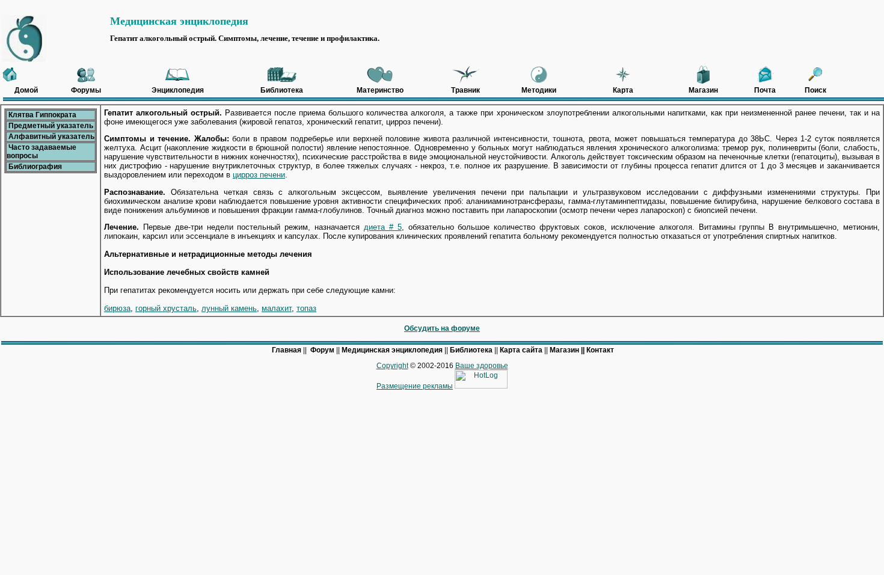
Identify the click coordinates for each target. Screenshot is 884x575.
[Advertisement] (455, 8)
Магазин (703, 90)
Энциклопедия (178, 90)
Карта (623, 90)
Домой (26, 90)
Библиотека (281, 90)
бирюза (117, 308)
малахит (277, 308)
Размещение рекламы (414, 386)
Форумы (86, 90)
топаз (306, 308)
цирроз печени (259, 174)
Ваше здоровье (481, 365)
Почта (765, 90)
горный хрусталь (166, 308)
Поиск (815, 90)
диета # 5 (383, 227)
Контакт (600, 350)
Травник (465, 90)
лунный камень (229, 308)
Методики (538, 90)
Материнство (380, 90)
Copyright (392, 365)
